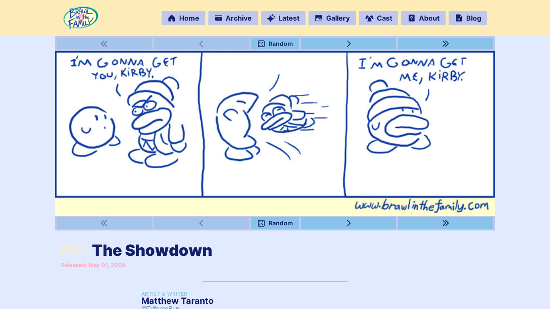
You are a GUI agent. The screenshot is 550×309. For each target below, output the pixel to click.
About (429, 18)
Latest (288, 18)
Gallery (338, 18)
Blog (473, 18)
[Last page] (446, 43)
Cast (384, 18)
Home (189, 18)
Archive (239, 18)
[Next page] (349, 43)
